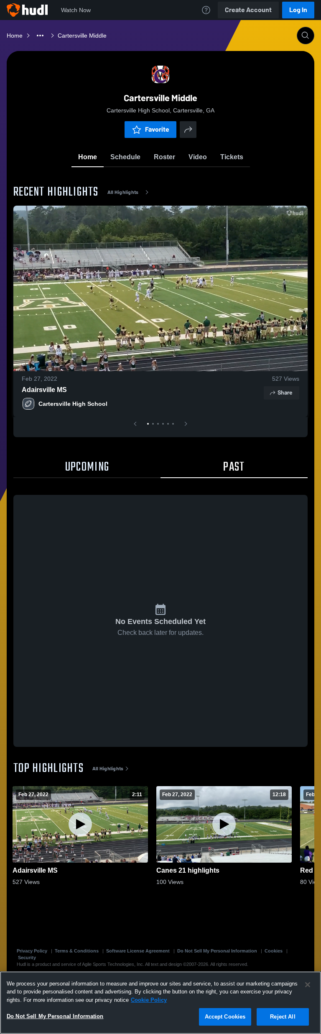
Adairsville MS (44, 389)
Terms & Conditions (77, 950)
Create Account (248, 9)
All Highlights (123, 192)
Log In (298, 9)
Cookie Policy (149, 1000)
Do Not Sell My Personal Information (217, 950)
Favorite (157, 129)
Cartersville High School (72, 403)
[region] (160, 1002)
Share (285, 392)
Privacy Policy (32, 950)
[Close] (307, 984)
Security (27, 957)
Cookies (274, 950)
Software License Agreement (138, 950)
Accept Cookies (225, 1017)
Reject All (282, 1017)
